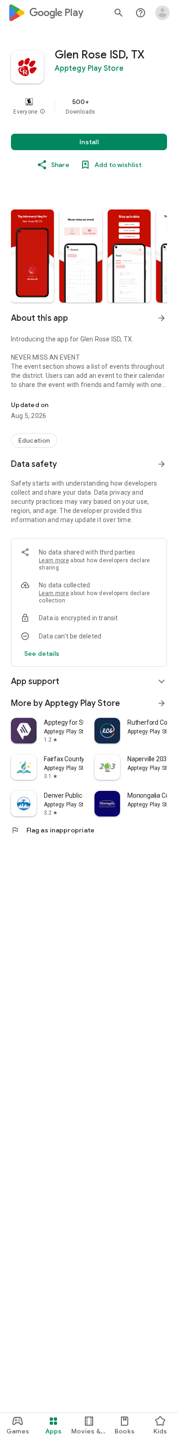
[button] (42, 112)
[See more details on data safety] (42, 653)
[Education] (34, 440)
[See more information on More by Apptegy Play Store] (162, 703)
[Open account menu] (162, 13)
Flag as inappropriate (52, 830)
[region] (89, 106)
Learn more (54, 560)
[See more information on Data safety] (162, 464)
